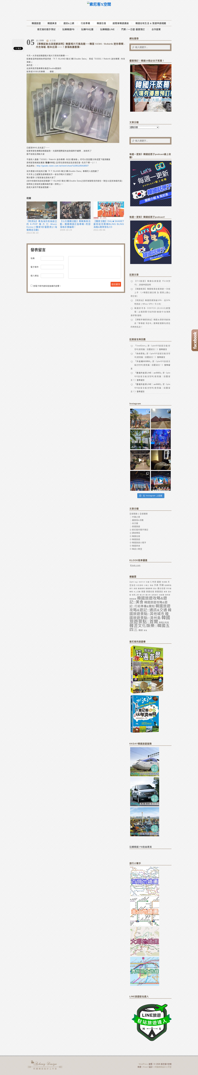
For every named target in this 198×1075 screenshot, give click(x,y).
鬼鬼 (145, 630)
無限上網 (135, 595)
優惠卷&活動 (138, 520)
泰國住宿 (150, 591)
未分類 (53, 40)
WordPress (143, 1064)
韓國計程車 (164, 622)
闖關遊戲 (132, 599)
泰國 (143, 591)
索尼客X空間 (45, 1065)
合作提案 (156, 29)
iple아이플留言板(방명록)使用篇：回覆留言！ (150, 376)
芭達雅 (161, 595)
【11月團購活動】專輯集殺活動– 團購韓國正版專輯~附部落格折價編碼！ (75, 224)
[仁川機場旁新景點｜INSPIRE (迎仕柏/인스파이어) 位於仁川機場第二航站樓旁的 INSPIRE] (161, 439)
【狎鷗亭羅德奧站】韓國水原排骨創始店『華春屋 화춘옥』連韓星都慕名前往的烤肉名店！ (150, 323)
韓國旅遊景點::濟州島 (149, 616)
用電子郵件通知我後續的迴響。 (47, 286)
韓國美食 (52, 23)
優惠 (159, 582)
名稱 (33, 258)
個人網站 (35, 276)
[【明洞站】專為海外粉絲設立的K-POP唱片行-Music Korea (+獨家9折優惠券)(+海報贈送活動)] (42, 210)
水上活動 (137, 592)
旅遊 (135, 588)
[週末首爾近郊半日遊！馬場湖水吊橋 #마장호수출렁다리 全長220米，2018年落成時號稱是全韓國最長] (140, 419)
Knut (145, 1067)
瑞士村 (142, 595)
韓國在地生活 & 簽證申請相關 (151, 23)
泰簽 (165, 592)
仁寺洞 (153, 582)
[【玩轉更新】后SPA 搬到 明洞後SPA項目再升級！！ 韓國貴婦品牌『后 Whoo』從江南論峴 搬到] (161, 460)
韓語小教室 (137, 549)
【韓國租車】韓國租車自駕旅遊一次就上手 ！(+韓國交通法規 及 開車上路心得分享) (150, 292)
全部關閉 (144, 514)
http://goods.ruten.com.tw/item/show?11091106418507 (63, 166)
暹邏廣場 (149, 588)
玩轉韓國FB (68, 29)
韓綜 (141, 630)
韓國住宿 (101, 23)
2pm (131, 582)
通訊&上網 (68, 23)
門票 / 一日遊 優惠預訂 (133, 29)
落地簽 (167, 595)
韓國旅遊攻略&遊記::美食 (148, 600)
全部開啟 (133, 514)
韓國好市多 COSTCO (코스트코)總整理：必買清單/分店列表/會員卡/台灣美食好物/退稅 (150, 311)
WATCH (142, 582)
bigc (136, 582)
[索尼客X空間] (99, 4)
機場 (131, 592)
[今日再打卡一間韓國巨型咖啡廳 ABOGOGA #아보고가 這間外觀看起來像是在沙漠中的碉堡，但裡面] (161, 419)
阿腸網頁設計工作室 (163, 1067)
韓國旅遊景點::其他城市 (150, 612)
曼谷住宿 (161, 588)
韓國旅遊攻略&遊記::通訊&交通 (150, 608)
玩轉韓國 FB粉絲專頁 (140, 847)
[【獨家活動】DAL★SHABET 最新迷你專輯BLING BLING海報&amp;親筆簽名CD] (108, 210)
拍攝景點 (168, 585)
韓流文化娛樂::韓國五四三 (149, 627)
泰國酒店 (159, 591)
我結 (151, 585)
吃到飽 (164, 582)
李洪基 (168, 588)
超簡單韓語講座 (121, 23)
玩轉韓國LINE (107, 29)
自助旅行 (154, 595)
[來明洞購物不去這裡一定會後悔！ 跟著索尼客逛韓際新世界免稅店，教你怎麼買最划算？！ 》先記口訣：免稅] (140, 481)
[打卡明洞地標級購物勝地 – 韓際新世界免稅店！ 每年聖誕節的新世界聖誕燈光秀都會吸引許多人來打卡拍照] (161, 481)
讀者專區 (136, 533)
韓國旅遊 (36, 23)
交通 (147, 582)
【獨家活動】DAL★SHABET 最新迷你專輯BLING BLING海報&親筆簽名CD (108, 224)
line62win (141, 346)
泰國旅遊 (136, 526)
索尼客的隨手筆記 (46, 29)
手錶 (161, 585)
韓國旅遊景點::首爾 (149, 619)
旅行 (131, 588)
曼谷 (155, 588)
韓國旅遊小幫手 (139, 542)
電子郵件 (35, 267)
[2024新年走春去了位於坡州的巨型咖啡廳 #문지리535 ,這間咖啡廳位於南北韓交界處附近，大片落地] (140, 439)
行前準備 (85, 23)
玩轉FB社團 (87, 29)
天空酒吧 (139, 585)
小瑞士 (146, 585)
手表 (156, 585)
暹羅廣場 (141, 588)
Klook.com (135, 565)
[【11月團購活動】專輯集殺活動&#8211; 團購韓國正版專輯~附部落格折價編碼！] (75, 210)
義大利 (148, 595)
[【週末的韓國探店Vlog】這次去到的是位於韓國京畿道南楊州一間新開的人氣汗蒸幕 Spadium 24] (140, 460)
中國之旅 (136, 517)
